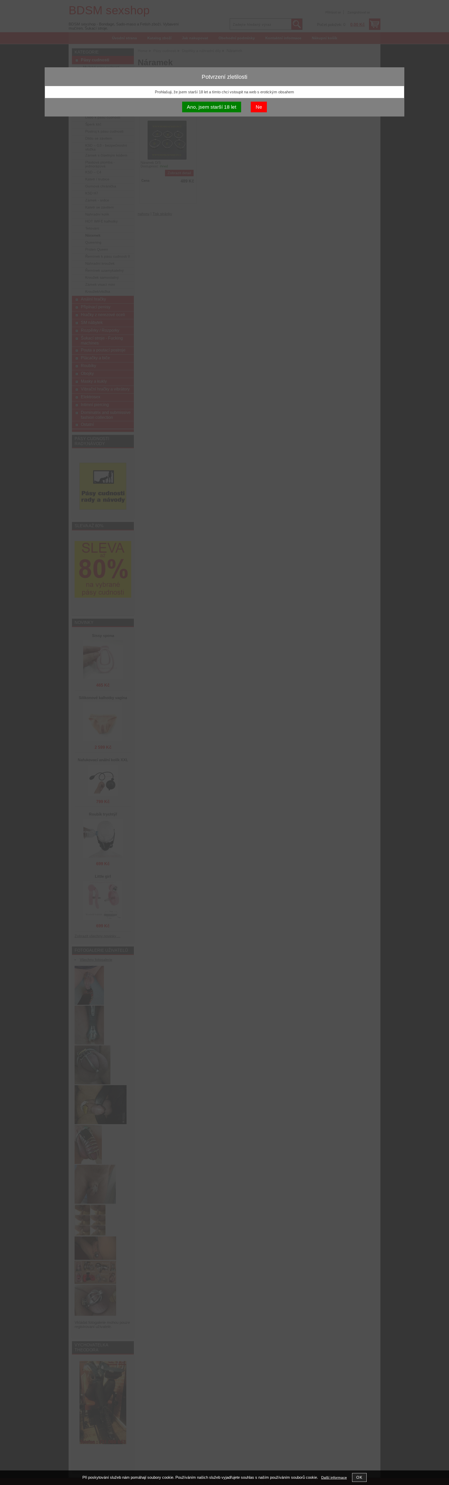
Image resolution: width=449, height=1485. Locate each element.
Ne (259, 107)
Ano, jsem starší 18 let (211, 107)
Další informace (334, 1478)
